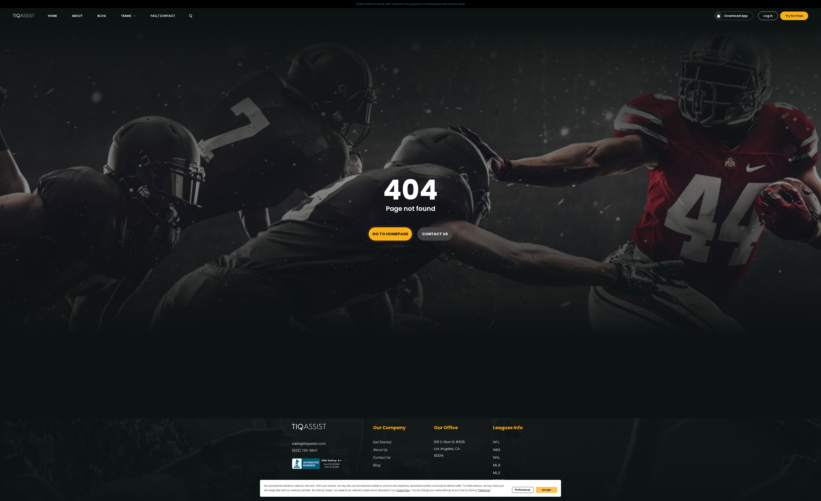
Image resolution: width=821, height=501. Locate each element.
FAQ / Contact (163, 16)
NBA (496, 450)
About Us (380, 450)
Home (52, 16)
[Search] (191, 16)
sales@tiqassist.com (309, 443)
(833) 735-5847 (304, 450)
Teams (126, 16)
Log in (768, 16)
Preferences (522, 489)
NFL (496, 442)
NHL (496, 457)
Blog (101, 16)
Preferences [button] (484, 490)
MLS (496, 473)
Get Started (382, 442)
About (77, 16)
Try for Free (794, 16)
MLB (497, 465)
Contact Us (435, 234)
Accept (546, 489)
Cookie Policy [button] (403, 490)
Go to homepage (390, 234)
